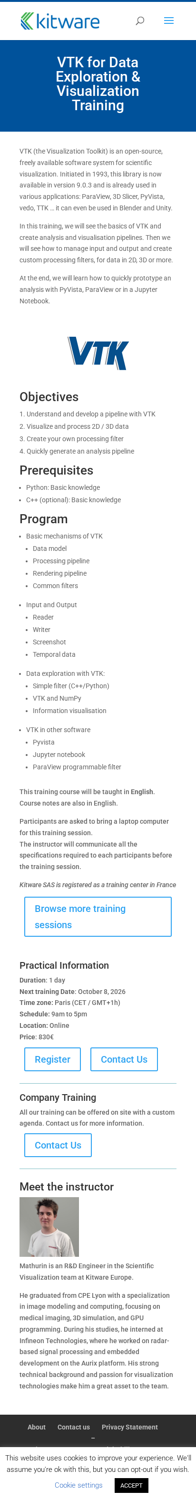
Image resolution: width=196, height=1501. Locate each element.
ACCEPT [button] (131, 1485)
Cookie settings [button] (79, 1485)
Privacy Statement (130, 1427)
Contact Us (124, 1059)
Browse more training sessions (80, 917)
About (37, 1427)
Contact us (74, 1427)
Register (52, 1059)
